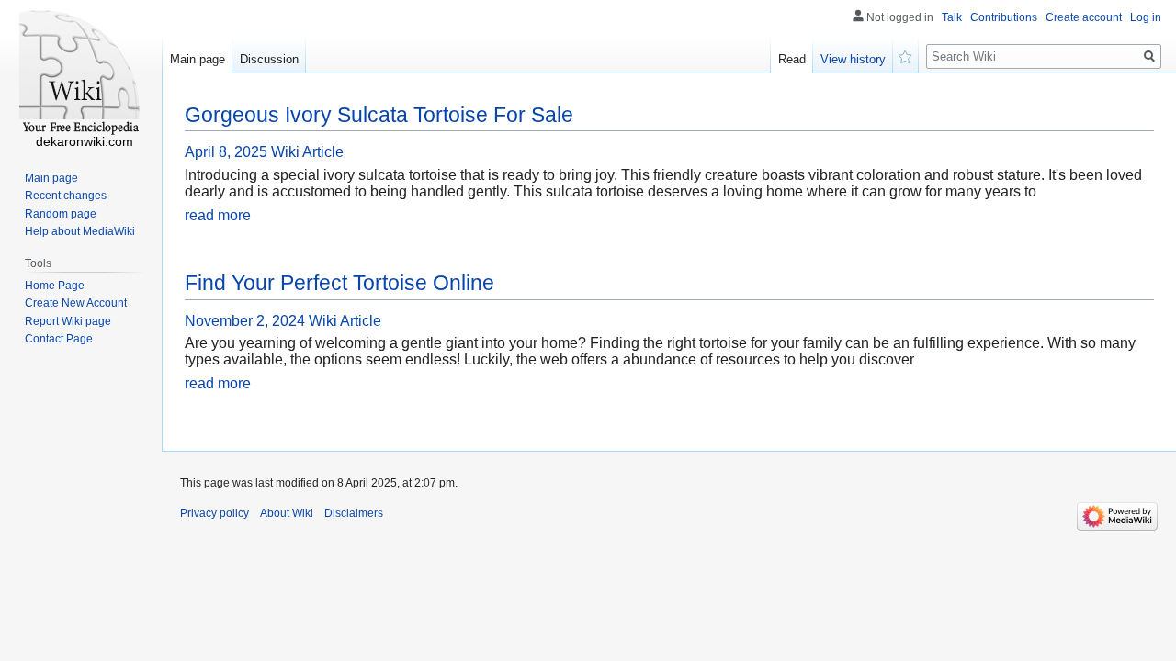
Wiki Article (307, 152)
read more (218, 215)
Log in (1145, 17)
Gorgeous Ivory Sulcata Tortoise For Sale (379, 115)
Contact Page (59, 338)
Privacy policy (214, 513)
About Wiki (286, 513)
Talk (952, 17)
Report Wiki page (68, 321)
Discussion (269, 59)
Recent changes (66, 195)
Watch (906, 55)
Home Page (55, 285)
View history (853, 59)
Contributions (1003, 17)
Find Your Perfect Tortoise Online (339, 283)
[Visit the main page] (80, 73)
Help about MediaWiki (80, 231)
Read (792, 59)
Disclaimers (353, 513)
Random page (60, 213)
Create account (1084, 17)
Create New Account (76, 303)
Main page (197, 59)
